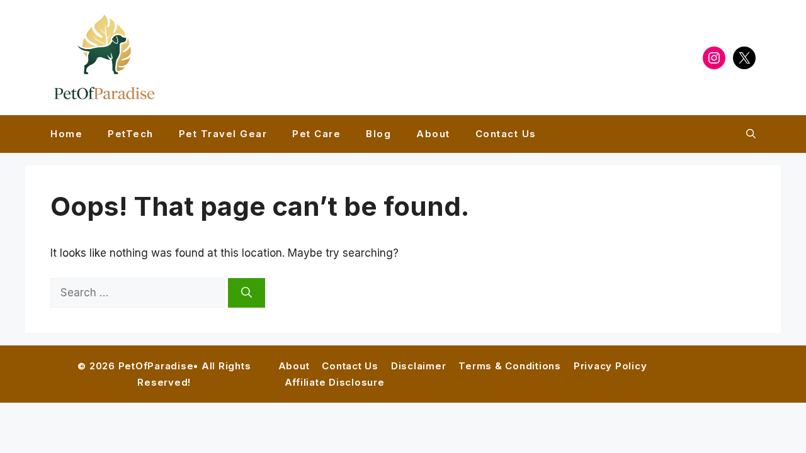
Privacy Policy (610, 366)
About (433, 134)
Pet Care (316, 134)
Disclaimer (418, 366)
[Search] (246, 293)
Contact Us (505, 134)
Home (66, 134)
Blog (378, 134)
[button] (751, 134)
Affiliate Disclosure (335, 382)
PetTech (131, 134)
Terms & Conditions (509, 366)
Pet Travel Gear (223, 134)
